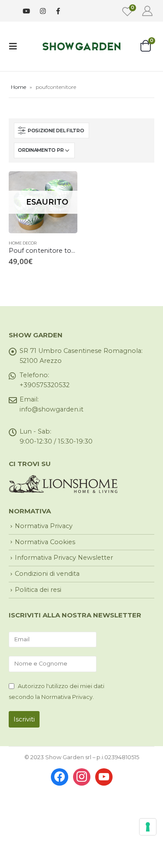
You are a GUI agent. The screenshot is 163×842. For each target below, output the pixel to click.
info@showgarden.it (51, 409)
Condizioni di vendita (47, 574)
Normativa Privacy (44, 526)
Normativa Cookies (45, 542)
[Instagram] (42, 11)
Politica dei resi (38, 590)
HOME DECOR (23, 243)
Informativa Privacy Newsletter (64, 557)
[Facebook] (58, 10)
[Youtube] (26, 11)
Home (18, 87)
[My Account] (147, 11)
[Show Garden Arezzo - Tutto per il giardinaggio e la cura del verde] (82, 46)
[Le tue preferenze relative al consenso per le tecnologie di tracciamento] (148, 827)
